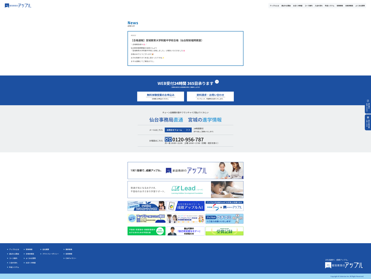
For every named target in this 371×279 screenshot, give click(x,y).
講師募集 (69, 249)
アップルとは (274, 5)
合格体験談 (349, 5)
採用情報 (69, 254)
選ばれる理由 (286, 5)
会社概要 (45, 249)
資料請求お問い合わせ (368, 107)
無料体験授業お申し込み (368, 124)
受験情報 (340, 5)
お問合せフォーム (174, 129)
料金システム (329, 5)
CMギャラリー (71, 258)
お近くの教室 (297, 5)
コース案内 (308, 5)
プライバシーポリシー (50, 254)
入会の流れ (319, 5)
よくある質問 (360, 5)
